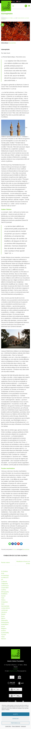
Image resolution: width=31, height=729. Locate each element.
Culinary (3, 589)
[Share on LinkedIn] (21, 543)
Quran (3, 626)
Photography (5, 622)
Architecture (4, 577)
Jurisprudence (5, 608)
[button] (13, 6)
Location (15, 669)
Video (3, 637)
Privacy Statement (16, 726)
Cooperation (5, 587)
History (3, 600)
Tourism (3, 634)
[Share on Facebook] (12, 543)
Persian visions (5, 562)
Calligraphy (4, 583)
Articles (3, 11)
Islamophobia (12, 43)
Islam (2, 604)
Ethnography (5, 592)
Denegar (15, 718)
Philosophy (4, 620)
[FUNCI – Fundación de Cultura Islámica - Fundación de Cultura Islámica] (6, 6)
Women (3, 639)
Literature (4, 612)
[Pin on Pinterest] (18, 543)
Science (3, 630)
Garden (3, 596)
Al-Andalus (4, 571)
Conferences (5, 585)
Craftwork (4, 581)
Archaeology (5, 575)
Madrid (3, 614)
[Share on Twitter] (15, 543)
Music (3, 616)
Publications (4, 624)
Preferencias (15, 723)
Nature (3, 618)
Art (2, 579)
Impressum (23, 726)
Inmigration (4, 602)
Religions (3, 628)
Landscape (4, 610)
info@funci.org (13, 671)
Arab (2, 573)
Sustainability (5, 632)
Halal (2, 598)
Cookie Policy (8, 726)
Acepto (15, 714)
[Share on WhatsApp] (9, 543)
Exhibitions (4, 594)
